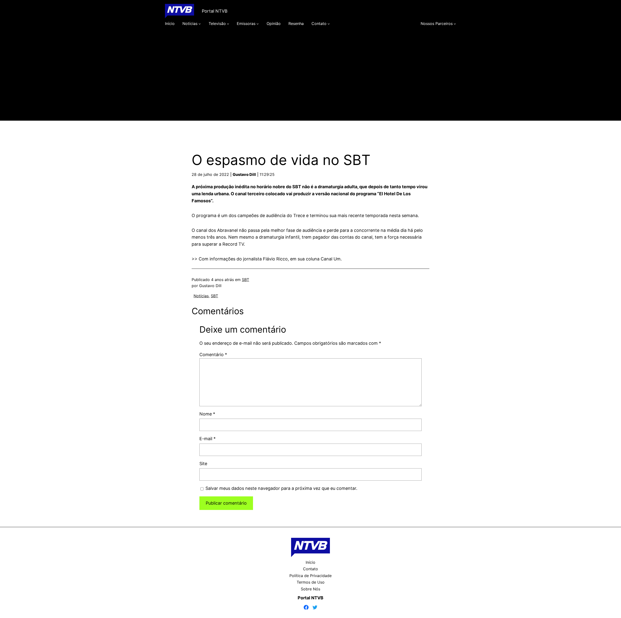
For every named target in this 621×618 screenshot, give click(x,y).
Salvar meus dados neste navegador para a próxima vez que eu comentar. (281, 488)
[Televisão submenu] (228, 24)
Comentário (213, 354)
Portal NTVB (215, 11)
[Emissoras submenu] (257, 24)
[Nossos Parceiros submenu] (455, 24)
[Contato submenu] (328, 24)
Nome (207, 413)
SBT (245, 279)
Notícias (201, 295)
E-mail (207, 438)
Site (203, 463)
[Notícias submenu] (199, 24)
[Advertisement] (310, 80)
